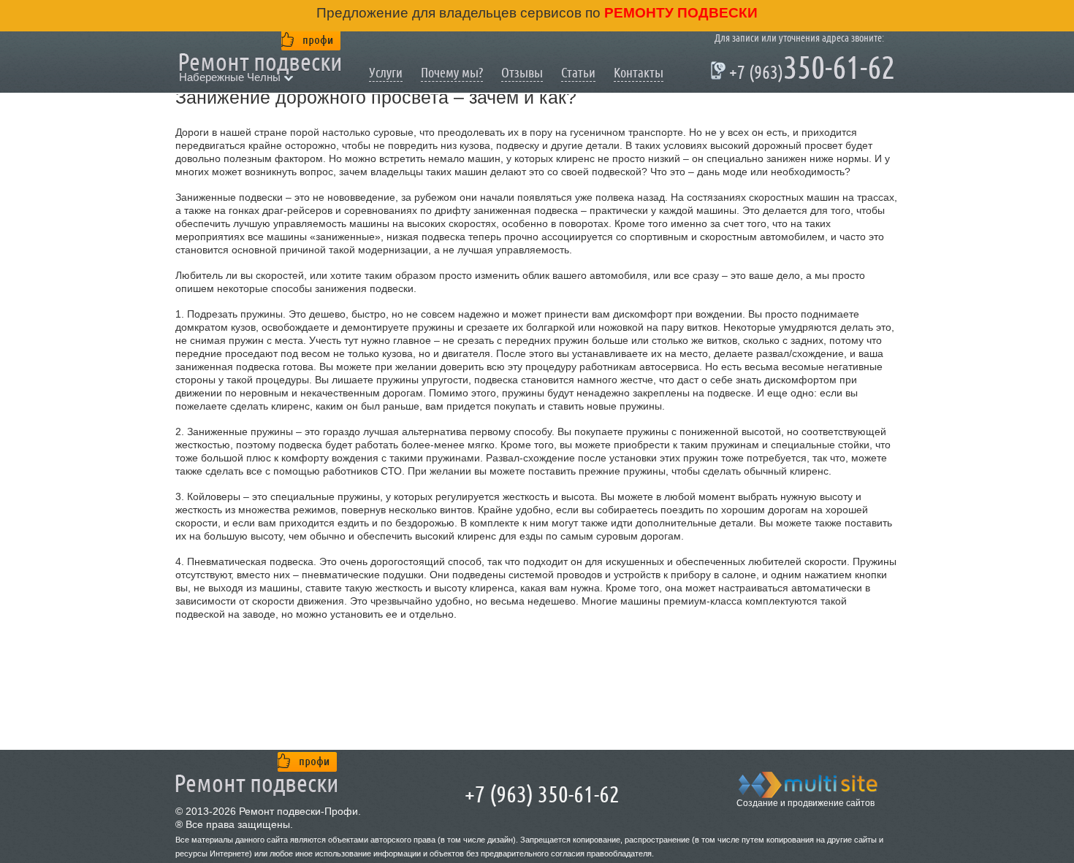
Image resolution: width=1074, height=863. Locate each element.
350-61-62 (805, 70)
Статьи (578, 72)
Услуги (386, 72)
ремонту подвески (679, 12)
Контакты (638, 72)
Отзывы (522, 72)
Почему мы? (452, 72)
